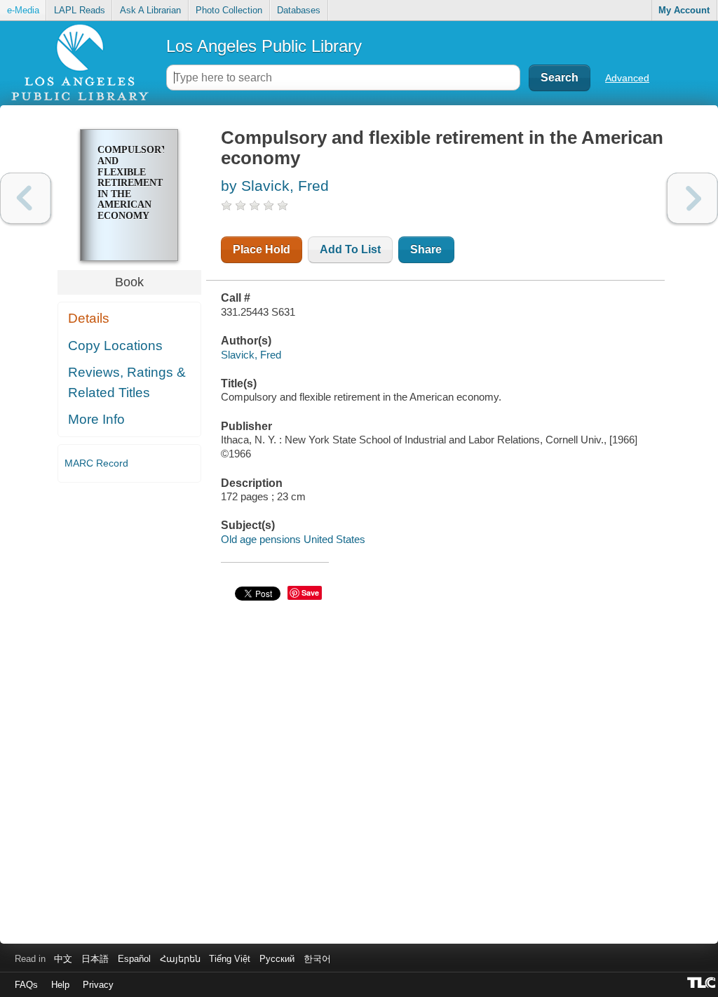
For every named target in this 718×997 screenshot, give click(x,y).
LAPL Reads (79, 10)
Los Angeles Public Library (264, 45)
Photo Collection (229, 10)
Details (88, 318)
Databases (298, 10)
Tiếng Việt (229, 958)
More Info (96, 419)
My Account (684, 10)
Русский (276, 958)
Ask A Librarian (150, 10)
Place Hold (261, 249)
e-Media (23, 10)
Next (692, 198)
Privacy (98, 984)
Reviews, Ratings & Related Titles (127, 382)
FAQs (26, 984)
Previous (25, 198)
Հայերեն (180, 958)
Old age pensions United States (293, 539)
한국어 (317, 958)
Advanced (627, 77)
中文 (63, 958)
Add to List (350, 249)
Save (310, 592)
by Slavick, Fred (275, 186)
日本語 (95, 958)
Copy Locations (115, 345)
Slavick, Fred (251, 355)
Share (426, 249)
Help (60, 984)
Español (134, 958)
